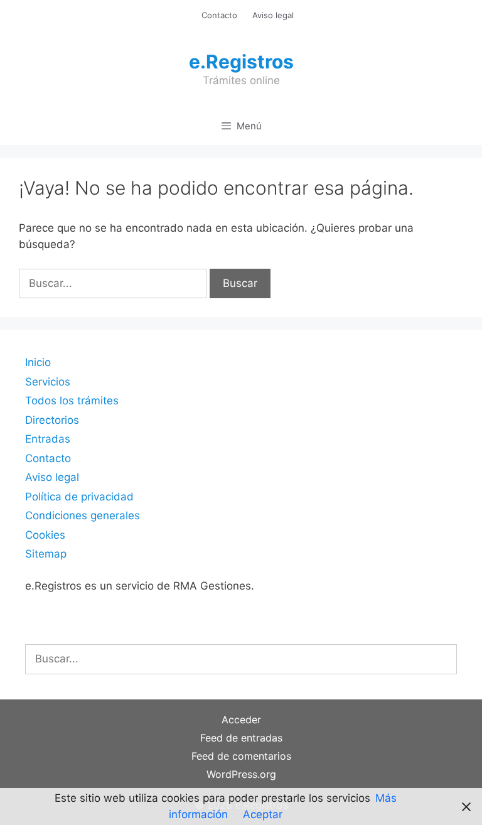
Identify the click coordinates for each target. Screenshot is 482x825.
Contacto (219, 15)
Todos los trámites (72, 400)
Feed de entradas (241, 737)
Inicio (38, 362)
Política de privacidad (79, 496)
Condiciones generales (82, 515)
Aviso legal (273, 15)
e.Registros (241, 61)
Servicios (47, 381)
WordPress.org (241, 774)
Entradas (47, 439)
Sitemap (46, 553)
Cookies (45, 535)
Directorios (52, 420)
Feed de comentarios (241, 756)
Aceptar (262, 814)
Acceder (241, 719)
